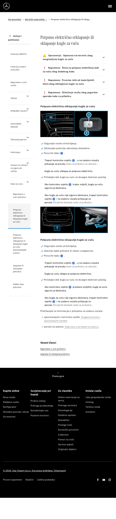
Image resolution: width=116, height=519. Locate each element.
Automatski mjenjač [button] (16, 125)
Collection (63, 434)
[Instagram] (109, 480)
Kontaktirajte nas (39, 410)
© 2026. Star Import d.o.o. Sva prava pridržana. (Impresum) (34, 470)
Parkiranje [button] (15, 152)
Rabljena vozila (11, 402)
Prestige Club (65, 424)
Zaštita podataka (46, 479)
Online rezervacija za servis (69, 399)
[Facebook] (98, 480)
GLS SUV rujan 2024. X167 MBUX (36, 19)
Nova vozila (9, 397)
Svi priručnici (14, 19)
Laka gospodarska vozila (98, 397)
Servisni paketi (65, 444)
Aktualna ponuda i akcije (16, 411)
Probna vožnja (38, 400)
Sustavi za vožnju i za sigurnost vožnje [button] (19, 168)
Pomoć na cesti (66, 439)
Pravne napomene (12, 479)
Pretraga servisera (67, 405)
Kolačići (30, 479)
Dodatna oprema (67, 415)
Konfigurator (9, 406)
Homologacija (65, 410)
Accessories (9, 416)
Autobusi (90, 411)
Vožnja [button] (14, 98)
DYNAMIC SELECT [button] (19, 111)
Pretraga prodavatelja (42, 405)
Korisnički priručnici (68, 429)
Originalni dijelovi (67, 449)
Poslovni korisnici (40, 415)
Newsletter (63, 420)
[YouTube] (104, 480)
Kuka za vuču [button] (17, 183)
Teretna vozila (92, 406)
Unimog (89, 402)
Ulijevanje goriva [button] (18, 139)
